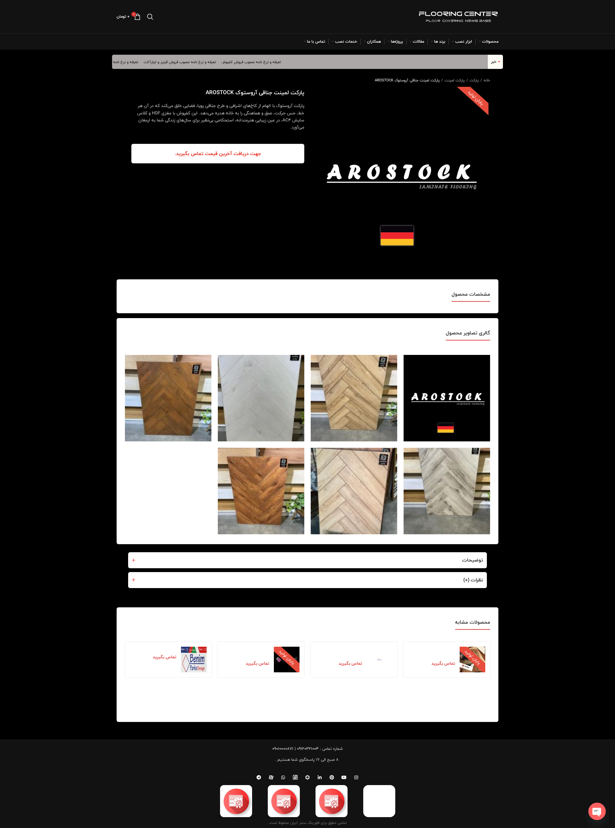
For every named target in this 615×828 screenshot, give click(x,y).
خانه (486, 80)
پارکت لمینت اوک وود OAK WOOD (435, 652)
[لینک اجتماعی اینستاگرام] (356, 777)
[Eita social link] (295, 777)
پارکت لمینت (454, 80)
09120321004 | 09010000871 (295, 748)
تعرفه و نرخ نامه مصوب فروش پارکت (123, 62)
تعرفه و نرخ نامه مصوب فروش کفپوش (265, 62)
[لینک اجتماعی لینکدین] (319, 777)
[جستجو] (150, 16)
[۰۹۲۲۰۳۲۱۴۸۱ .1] (447, 398)
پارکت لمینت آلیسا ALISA (344, 652)
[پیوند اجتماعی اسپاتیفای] (307, 777)
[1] (354, 398)
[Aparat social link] (271, 777)
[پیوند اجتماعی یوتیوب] (344, 777)
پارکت (473, 80)
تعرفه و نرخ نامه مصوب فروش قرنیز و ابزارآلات (193, 62)
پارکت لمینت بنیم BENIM (153, 648)
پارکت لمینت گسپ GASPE (252, 652)
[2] (261, 398)
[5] (354, 491)
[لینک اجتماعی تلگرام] (259, 777)
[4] (447, 491)
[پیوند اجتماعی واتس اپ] (283, 777)
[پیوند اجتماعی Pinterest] (332, 777)
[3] (168, 398)
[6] (261, 491)
